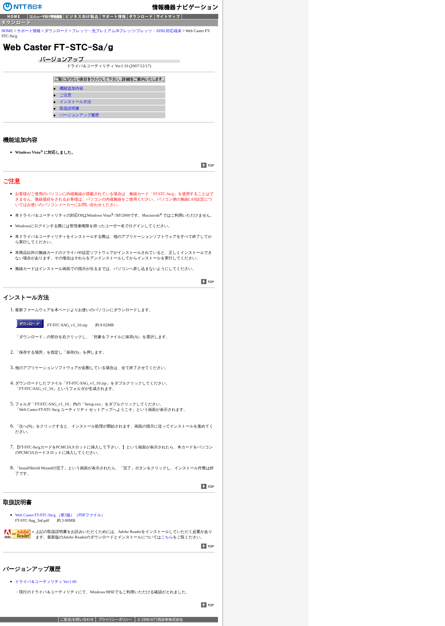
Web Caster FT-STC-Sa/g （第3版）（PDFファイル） (60, 515)
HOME (7, 30)
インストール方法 (75, 101)
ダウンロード (56, 30)
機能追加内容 (71, 88)
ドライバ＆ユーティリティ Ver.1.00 (46, 581)
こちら (167, 537)
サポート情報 (29, 30)
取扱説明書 (69, 108)
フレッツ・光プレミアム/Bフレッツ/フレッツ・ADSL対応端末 (127, 30)
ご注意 (65, 95)
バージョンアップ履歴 (79, 115)
